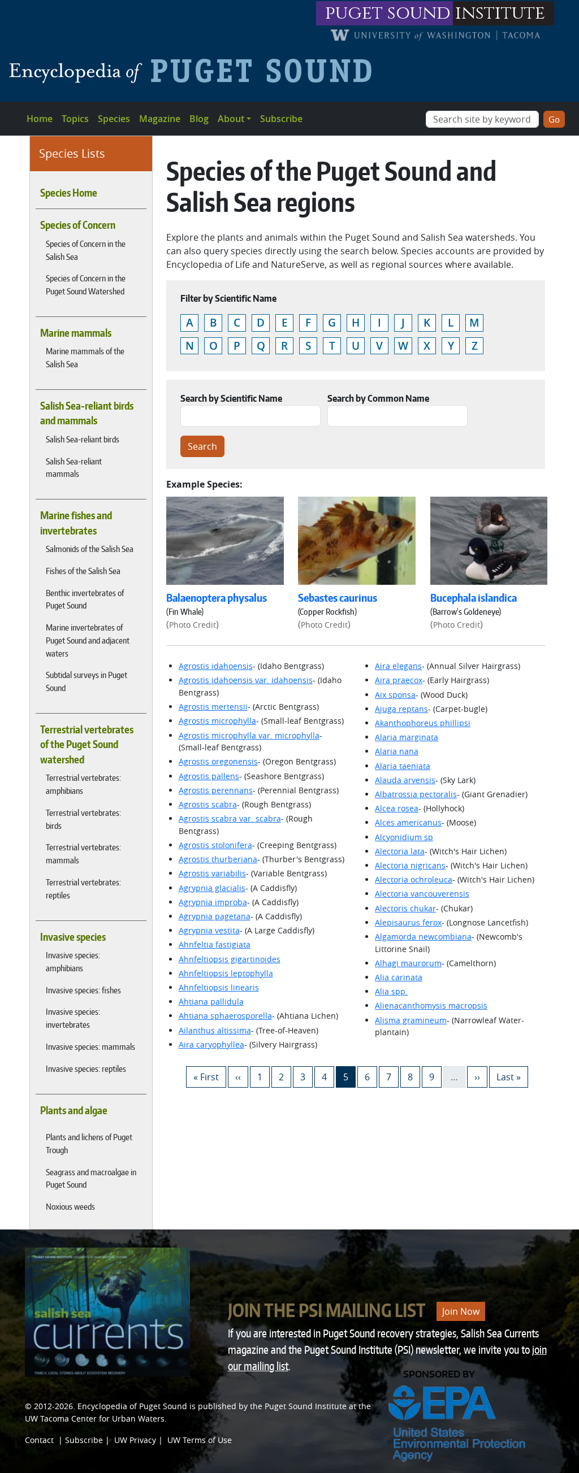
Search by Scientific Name (231, 398)
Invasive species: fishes (83, 990)
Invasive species (73, 937)
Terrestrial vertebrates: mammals (83, 853)
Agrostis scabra (208, 804)
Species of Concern (77, 225)
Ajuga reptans (401, 708)
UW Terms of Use (199, 1440)
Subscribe (281, 118)
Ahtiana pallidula (211, 1001)
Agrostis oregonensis (218, 761)
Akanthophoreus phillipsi (422, 723)
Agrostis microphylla (217, 720)
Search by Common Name (378, 398)
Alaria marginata (406, 737)
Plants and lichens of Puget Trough (89, 1143)
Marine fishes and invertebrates (76, 522)
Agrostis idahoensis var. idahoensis (246, 680)
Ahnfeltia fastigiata (214, 944)
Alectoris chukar (405, 908)
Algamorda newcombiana (423, 936)
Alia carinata (398, 977)
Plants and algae (73, 1110)
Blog (199, 118)
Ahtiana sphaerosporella (225, 1015)
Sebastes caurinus (337, 598)
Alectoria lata (400, 851)
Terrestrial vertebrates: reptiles (83, 888)
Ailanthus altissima (215, 1030)
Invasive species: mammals (90, 1046)
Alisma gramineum (411, 1020)
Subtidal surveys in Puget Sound (86, 681)
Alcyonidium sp (404, 837)
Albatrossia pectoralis (416, 794)
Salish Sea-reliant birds (82, 439)
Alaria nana (396, 751)
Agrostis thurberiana (218, 859)
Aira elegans (398, 666)
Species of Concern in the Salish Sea (86, 250)
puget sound (388, 13)
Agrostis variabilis (212, 873)
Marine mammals (75, 333)
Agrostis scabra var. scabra (230, 818)
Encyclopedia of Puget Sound (132, 1406)
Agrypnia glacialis (212, 888)
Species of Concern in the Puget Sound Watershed (86, 284)
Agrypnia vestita (209, 930)
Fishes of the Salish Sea (83, 570)
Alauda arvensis (405, 780)
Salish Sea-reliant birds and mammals (86, 413)
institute (500, 13)
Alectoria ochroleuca (413, 879)
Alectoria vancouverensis (422, 893)
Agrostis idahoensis (216, 666)
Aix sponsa (395, 694)
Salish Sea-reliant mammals (74, 467)
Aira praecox (398, 680)
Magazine (159, 118)
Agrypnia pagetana (214, 916)
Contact (39, 1440)
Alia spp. (391, 991)
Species (114, 118)
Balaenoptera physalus (216, 598)
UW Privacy (135, 1440)
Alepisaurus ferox (408, 922)
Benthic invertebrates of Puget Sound (85, 599)
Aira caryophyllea (211, 1044)
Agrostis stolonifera (215, 845)
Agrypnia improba (213, 902)
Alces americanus (408, 822)
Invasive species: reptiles (86, 1068)
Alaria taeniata (402, 766)
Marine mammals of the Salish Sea (85, 357)
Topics (75, 118)
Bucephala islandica (473, 598)
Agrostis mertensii (213, 706)
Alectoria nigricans (410, 865)
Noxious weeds (70, 1206)
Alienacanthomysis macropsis (431, 1005)
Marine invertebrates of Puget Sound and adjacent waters (87, 640)
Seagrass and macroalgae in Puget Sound (91, 1178)
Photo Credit (192, 624)
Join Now (460, 1311)
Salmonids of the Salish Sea (89, 548)
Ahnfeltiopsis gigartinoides (229, 959)
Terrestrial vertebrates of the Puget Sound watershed (86, 744)
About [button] (231, 118)
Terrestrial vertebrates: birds (83, 819)
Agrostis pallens (209, 776)
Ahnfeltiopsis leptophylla (226, 973)
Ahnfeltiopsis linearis (219, 987)
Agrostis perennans (216, 790)
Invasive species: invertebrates (73, 1018)
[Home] (194, 70)
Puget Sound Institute (306, 1406)
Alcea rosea (396, 808)
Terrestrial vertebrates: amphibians (83, 784)
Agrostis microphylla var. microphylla (249, 735)
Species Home (68, 192)
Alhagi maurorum (408, 963)
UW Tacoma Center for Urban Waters (95, 1418)
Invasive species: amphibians (73, 961)
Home (40, 118)
